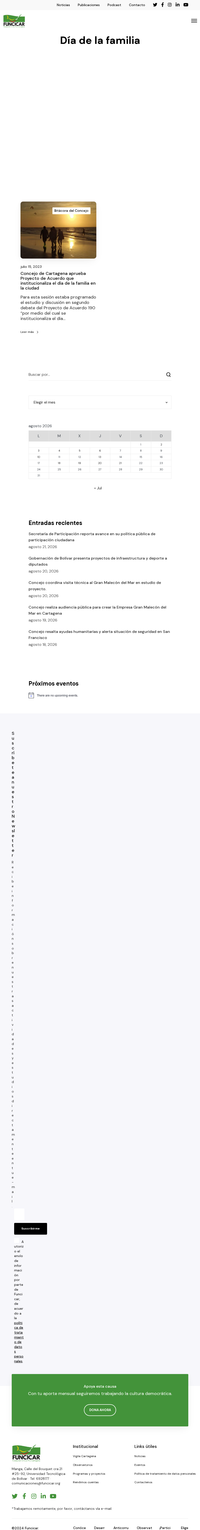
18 (59, 463)
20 (100, 463)
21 (120, 463)
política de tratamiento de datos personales (19, 1342)
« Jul (98, 488)
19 (79, 463)
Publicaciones (89, 5)
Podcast (114, 5)
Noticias (63, 5)
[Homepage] (26, 1453)
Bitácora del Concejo (71, 210)
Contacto (137, 5)
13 (100, 457)
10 (38, 457)
